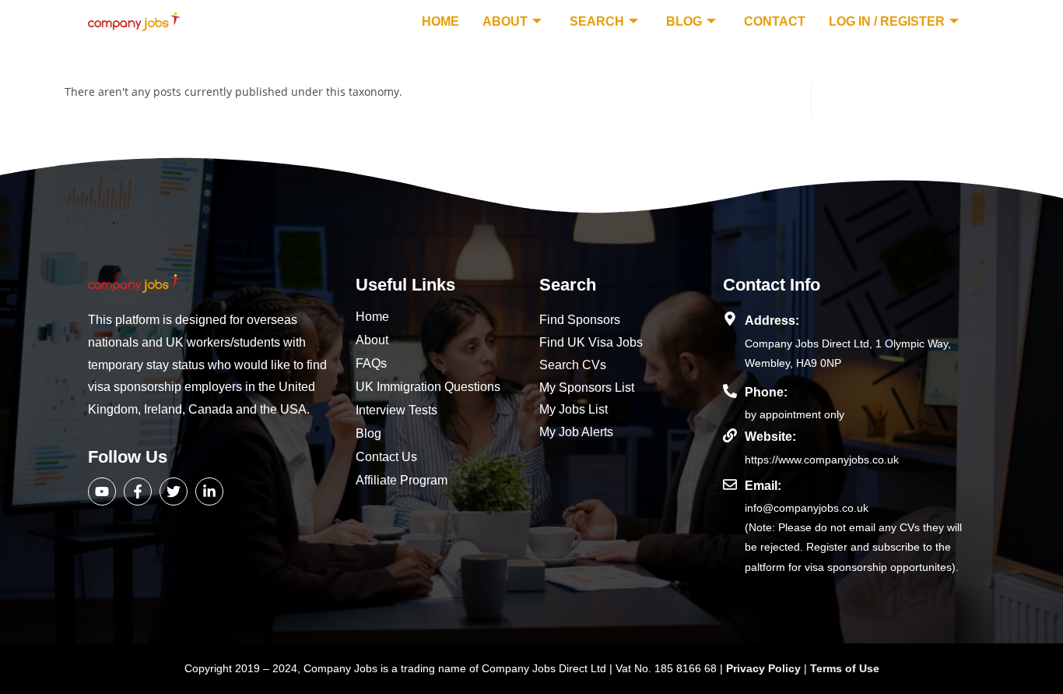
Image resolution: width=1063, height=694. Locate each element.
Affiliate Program (401, 480)
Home (440, 21)
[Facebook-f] (138, 491)
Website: (770, 436)
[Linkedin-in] (209, 491)
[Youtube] (102, 491)
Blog (684, 21)
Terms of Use (844, 668)
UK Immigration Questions (428, 386)
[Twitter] (174, 491)
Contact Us (386, 456)
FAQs (371, 363)
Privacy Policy (765, 668)
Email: (763, 485)
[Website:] (730, 435)
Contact (774, 21)
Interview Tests (396, 410)
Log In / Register (887, 21)
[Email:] (730, 484)
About (505, 21)
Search (597, 21)
